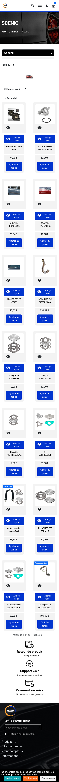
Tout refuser (30, 778)
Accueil (5, 32)
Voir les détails (45, 624)
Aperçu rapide (13, 139)
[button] (33, 6)
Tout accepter (12, 778)
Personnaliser (48, 778)
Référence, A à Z (15, 89)
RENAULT (15, 32)
